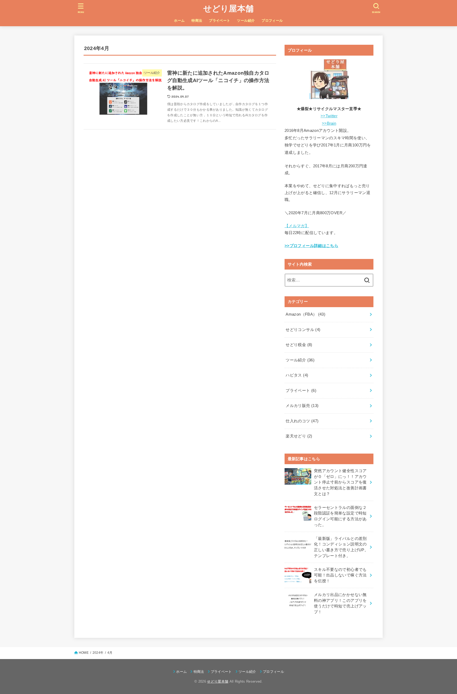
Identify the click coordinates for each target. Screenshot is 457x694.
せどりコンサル (303, 330)
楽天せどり (299, 436)
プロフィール (272, 21)
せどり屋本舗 (228, 8)
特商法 (196, 21)
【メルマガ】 (297, 226)
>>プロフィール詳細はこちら (311, 246)
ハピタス (297, 375)
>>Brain (329, 123)
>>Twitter (329, 116)
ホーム (179, 21)
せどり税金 (299, 345)
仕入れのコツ (302, 421)
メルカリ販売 (302, 406)
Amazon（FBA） (305, 314)
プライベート (219, 21)
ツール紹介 (246, 21)
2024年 (98, 652)
